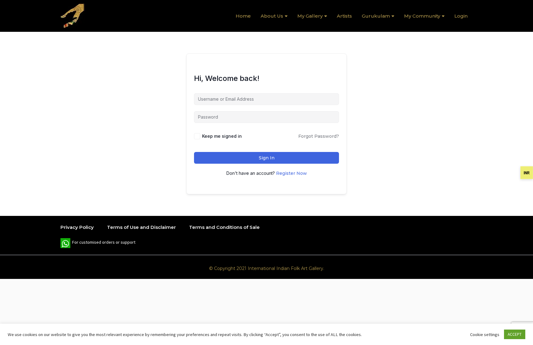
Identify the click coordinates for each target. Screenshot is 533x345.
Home (243, 16)
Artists (344, 16)
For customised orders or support (97, 243)
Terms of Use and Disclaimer (141, 227)
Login (461, 16)
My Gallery (310, 16)
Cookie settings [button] (484, 334)
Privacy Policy (77, 227)
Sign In (267, 158)
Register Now (291, 173)
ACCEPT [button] (515, 334)
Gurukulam (376, 16)
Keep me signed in (222, 136)
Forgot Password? (318, 136)
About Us (272, 16)
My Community (422, 16)
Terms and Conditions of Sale (224, 227)
